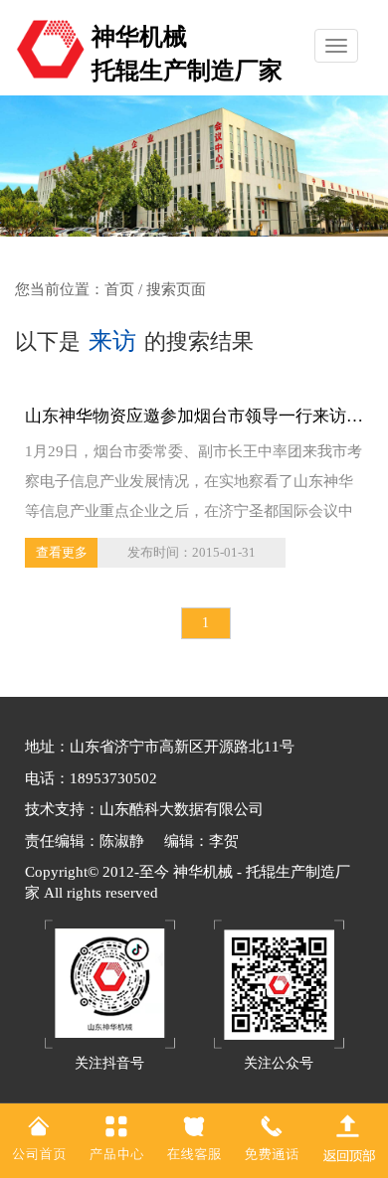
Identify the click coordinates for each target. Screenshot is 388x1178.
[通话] (271, 1137)
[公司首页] (39, 1137)
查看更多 (62, 552)
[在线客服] (194, 1137)
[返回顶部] (349, 1137)
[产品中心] (116, 1137)
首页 (119, 289)
